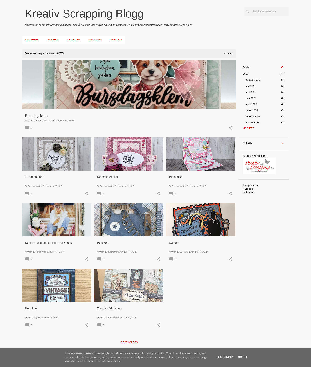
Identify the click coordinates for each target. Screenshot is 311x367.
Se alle (228, 53)
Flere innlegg (129, 342)
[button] (231, 128)
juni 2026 (251, 92)
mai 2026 (251, 98)
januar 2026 (252, 122)
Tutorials (116, 39)
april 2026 (251, 104)
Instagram (73, 39)
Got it (242, 357)
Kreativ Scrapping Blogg (84, 13)
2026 (246, 73)
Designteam (95, 39)
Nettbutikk (32, 39)
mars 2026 (252, 110)
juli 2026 (250, 85)
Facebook (53, 39)
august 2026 (253, 79)
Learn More (225, 357)
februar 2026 (253, 116)
